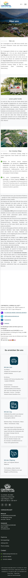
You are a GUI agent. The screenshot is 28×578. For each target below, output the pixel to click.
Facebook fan (7, 319)
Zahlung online (4, 543)
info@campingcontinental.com (11, 316)
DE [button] (21, 4)
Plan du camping (5, 546)
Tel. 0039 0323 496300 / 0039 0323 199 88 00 (15, 312)
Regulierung (4, 537)
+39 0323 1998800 (7, 559)
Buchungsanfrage (5, 540)
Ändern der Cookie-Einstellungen (14, 575)
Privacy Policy (10, 573)
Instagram (6, 323)
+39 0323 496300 (7, 556)
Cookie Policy (17, 573)
